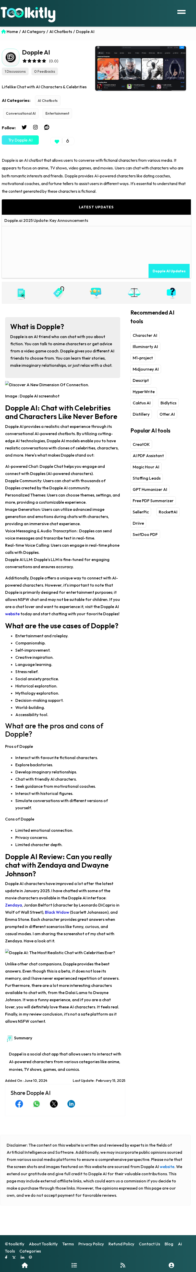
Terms (68, 1243)
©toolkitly (14, 1243)
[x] (14, 1258)
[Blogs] (122, 1265)
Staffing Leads (147, 478)
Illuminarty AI (145, 346)
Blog (169, 1243)
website (167, 1166)
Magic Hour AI (146, 466)
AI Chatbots (48, 100)
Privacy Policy (91, 1243)
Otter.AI (167, 414)
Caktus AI (142, 402)
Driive (138, 523)
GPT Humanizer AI (150, 489)
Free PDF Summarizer (153, 500)
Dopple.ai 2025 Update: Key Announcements (46, 220)
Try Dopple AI (20, 140)
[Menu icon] (181, 11)
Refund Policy (121, 1243)
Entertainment (57, 113)
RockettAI (168, 511)
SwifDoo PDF (145, 534)
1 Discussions (15, 71)
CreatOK (141, 444)
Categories (30, 1251)
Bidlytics (168, 402)
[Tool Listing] (74, 1265)
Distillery (141, 414)
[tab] (21, 293)
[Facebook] (6, 1258)
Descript (141, 380)
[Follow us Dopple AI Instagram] (35, 127)
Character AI (145, 335)
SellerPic (141, 511)
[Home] (25, 1265)
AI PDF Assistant (148, 455)
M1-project (143, 357)
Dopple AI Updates (169, 271)
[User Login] (171, 1265)
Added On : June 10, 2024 (26, 1080)
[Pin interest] (30, 1258)
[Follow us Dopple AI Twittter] (24, 127)
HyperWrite (144, 391)
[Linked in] (22, 1258)
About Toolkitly (43, 1243)
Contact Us (149, 1243)
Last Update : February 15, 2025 (99, 1080)
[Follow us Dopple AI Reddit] (47, 127)
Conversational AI (21, 113)
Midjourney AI (146, 369)
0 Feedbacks (44, 71)
